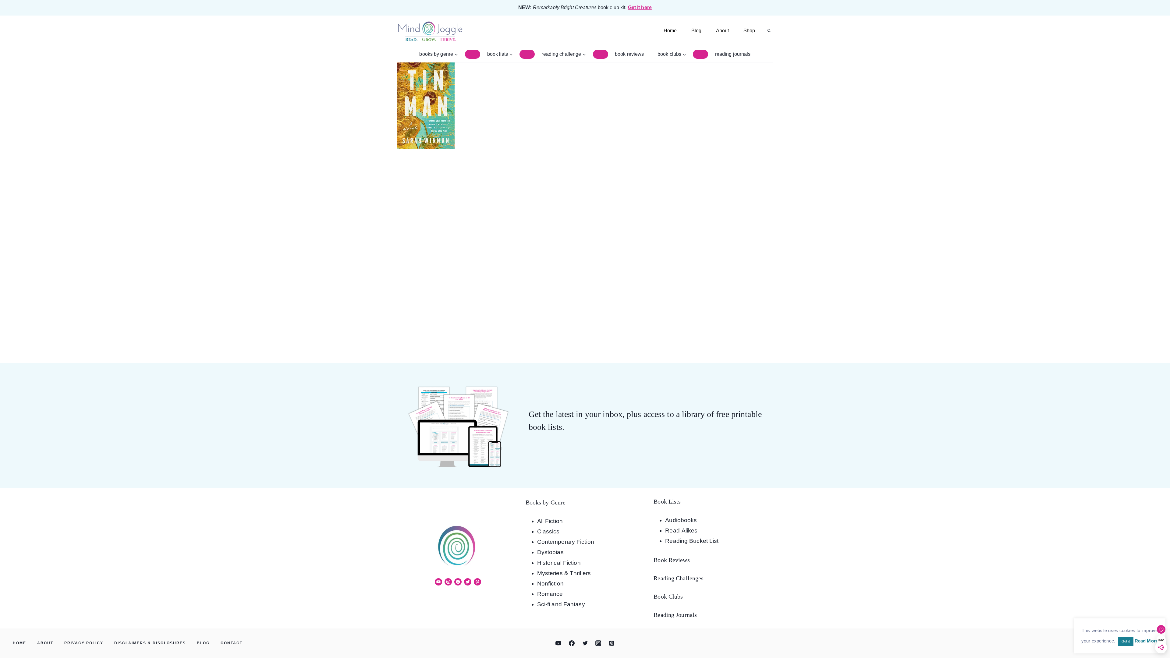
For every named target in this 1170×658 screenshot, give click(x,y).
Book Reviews (629, 54)
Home (670, 30)
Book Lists (667, 501)
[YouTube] (558, 643)
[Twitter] (585, 643)
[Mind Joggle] (430, 30)
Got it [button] (1126, 641)
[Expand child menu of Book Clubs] (700, 54)
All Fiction (550, 521)
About (722, 30)
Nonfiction (550, 583)
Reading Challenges (679, 578)
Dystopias (550, 552)
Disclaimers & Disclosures (150, 643)
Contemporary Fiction (565, 542)
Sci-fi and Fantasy (561, 604)
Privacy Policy (83, 643)
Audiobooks (681, 520)
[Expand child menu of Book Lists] (527, 54)
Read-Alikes (681, 530)
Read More (1146, 640)
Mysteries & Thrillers (564, 573)
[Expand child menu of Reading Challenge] (600, 54)
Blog (696, 30)
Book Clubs (668, 596)
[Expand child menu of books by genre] (472, 54)
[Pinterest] (611, 643)
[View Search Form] (769, 30)
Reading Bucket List (691, 541)
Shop (749, 30)
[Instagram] (598, 643)
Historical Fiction (559, 563)
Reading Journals (733, 54)
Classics (548, 531)
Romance (550, 594)
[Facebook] (571, 643)
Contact (232, 643)
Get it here (640, 7)
